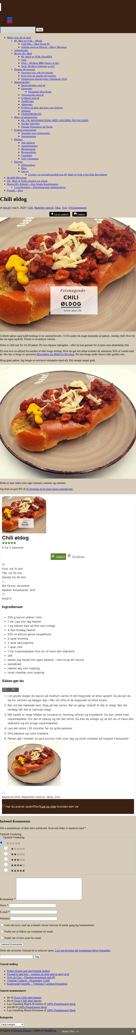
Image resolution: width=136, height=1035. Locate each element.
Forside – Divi (15, 190)
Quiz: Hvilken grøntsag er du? (38, 66)
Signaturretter (28, 136)
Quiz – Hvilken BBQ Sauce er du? (40, 63)
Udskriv (81, 214)
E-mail (5, 911)
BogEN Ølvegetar (17, 177)
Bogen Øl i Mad (23, 53)
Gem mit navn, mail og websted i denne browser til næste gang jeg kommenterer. (49, 925)
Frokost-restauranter (25, 130)
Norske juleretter (30, 123)
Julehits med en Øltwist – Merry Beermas (44, 47)
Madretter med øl (43, 207)
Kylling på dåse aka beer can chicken (42, 107)
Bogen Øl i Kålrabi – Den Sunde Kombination (32, 184)
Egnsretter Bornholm (39, 91)
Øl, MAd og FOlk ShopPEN (36, 56)
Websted (5, 918)
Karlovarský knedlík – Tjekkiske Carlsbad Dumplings (37, 983)
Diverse (18, 161)
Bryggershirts (28, 152)
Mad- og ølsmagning (25, 117)
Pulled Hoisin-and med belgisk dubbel (28, 971)
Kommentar (7, 899)
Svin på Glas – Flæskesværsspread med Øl (31, 977)
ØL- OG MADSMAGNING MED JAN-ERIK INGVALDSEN (54, 120)
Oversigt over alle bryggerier (37, 72)
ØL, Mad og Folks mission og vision (27, 180)
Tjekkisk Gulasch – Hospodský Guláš (28, 980)
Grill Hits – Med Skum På (35, 43)
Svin (64, 207)
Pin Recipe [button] (78, 556)
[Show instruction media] (6, 690)
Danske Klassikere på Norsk (37, 126)
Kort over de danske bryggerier (38, 75)
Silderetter (26, 104)
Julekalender (21, 50)
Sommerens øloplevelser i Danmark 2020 (44, 79)
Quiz (24, 59)
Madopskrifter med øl (33, 85)
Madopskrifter (22, 82)
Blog (24, 168)
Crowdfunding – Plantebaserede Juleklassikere (40, 187)
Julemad (25, 110)
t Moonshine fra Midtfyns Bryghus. (55, 354)
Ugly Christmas (29, 158)
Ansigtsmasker (29, 145)
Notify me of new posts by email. (22, 937)
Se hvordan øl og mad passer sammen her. (49, 489)
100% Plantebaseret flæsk (61, 1003)
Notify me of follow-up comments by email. (28, 931)
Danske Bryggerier (24, 69)
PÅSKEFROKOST (31, 114)
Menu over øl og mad (19, 37)
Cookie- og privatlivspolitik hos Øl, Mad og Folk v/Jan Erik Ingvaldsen (67, 174)
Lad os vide (48, 806)
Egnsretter (26, 88)
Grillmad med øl (30, 98)
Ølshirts (18, 139)
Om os (25, 171)
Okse (58, 207)
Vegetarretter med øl (32, 94)
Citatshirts (26, 155)
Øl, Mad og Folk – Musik (28, 40)
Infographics (28, 165)
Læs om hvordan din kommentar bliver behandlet (82, 950)
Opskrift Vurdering (10, 834)
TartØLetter (27, 101)
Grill (30, 207)
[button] (3, 543)
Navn (4, 905)
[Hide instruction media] (14, 690)
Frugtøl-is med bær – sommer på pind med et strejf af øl (38, 974)
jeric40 (6, 207)
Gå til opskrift (61, 214)
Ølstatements (28, 149)
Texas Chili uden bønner (27, 997)
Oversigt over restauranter (35, 133)
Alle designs (28, 142)
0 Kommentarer (78, 207)
